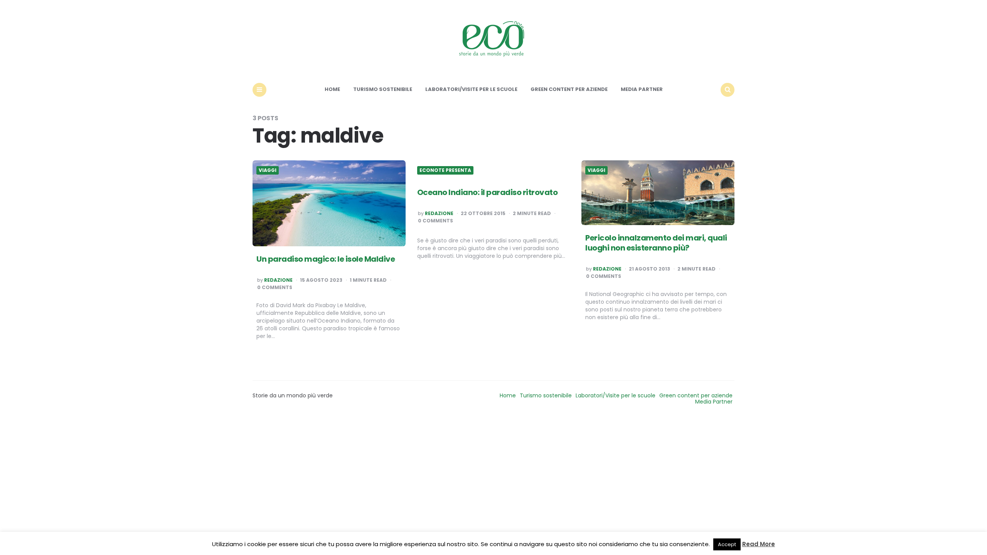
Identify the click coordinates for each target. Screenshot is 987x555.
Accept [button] (727, 544)
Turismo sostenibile (382, 89)
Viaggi (267, 170)
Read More (758, 544)
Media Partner (642, 89)
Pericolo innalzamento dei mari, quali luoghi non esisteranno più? (656, 242)
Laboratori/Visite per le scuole (471, 89)
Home (332, 89)
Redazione (278, 280)
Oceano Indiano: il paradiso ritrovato (487, 192)
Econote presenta (445, 170)
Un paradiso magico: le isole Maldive (325, 259)
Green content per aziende (569, 89)
